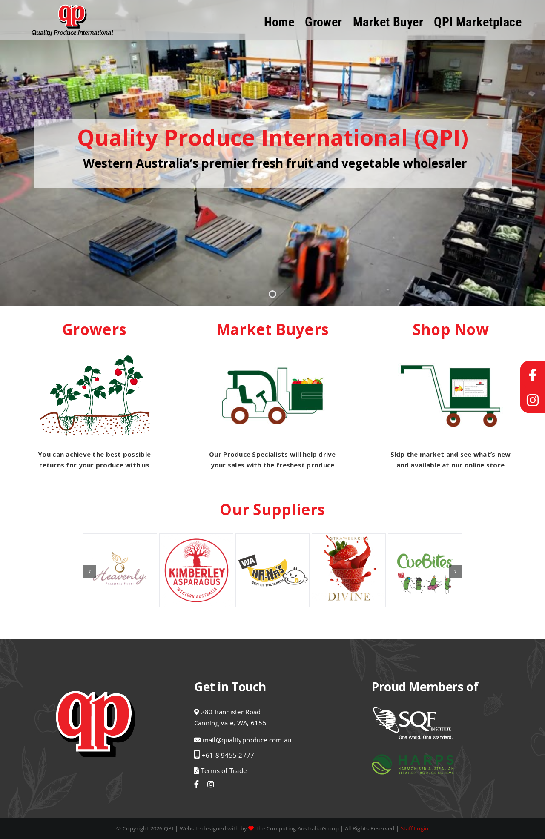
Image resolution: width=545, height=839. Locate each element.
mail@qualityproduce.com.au (247, 740)
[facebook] (196, 784)
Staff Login (415, 828)
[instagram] (210, 784)
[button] (89, 571)
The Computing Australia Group (297, 828)
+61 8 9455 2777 (228, 755)
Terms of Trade (223, 770)
